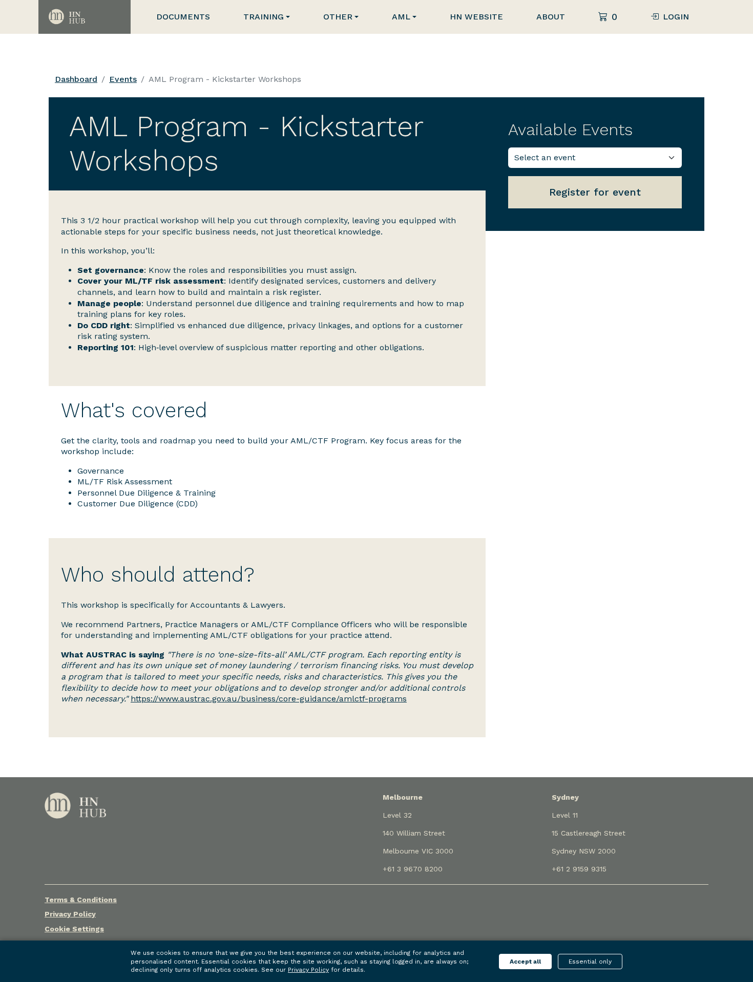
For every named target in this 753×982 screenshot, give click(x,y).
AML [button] (401, 17)
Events (123, 79)
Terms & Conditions (81, 899)
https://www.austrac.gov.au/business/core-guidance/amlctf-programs (269, 698)
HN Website (476, 17)
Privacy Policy (70, 914)
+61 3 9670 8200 (413, 869)
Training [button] (263, 17)
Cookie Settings (74, 929)
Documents (183, 17)
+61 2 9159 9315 (579, 869)
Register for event (595, 192)
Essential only (590, 961)
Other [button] (337, 17)
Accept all (525, 961)
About (550, 17)
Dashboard (76, 79)
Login (676, 17)
